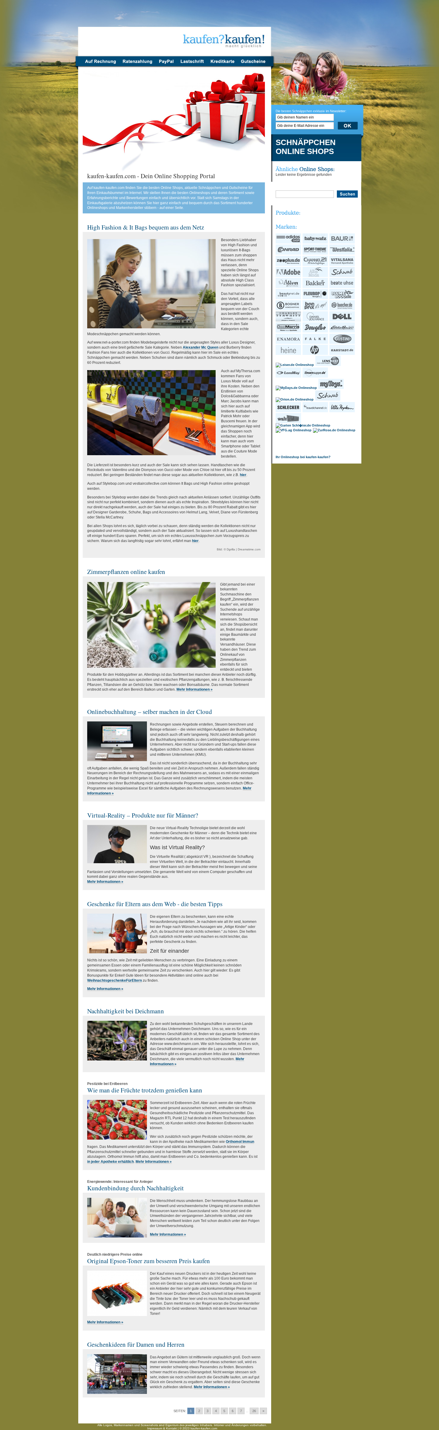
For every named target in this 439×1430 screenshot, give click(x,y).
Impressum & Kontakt (162, 1428)
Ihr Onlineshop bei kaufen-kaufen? (303, 457)
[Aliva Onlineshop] (289, 287)
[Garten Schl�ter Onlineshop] (303, 425)
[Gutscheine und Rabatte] (254, 65)
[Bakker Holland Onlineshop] (316, 287)
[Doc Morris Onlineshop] (289, 331)
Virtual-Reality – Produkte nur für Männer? (142, 815)
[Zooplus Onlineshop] (289, 265)
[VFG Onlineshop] (294, 430)
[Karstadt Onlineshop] (342, 353)
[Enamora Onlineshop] (289, 342)
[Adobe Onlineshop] (289, 276)
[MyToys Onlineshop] (331, 388)
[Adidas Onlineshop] (289, 242)
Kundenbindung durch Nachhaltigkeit (135, 1188)
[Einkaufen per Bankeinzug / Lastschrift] (192, 65)
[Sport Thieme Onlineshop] (316, 253)
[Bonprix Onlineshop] (316, 309)
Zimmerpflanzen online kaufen (126, 571)
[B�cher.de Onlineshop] (342, 309)
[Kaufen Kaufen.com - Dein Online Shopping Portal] (175, 30)
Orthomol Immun (240, 1142)
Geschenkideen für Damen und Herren (136, 1344)
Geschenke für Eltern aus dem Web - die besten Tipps (154, 904)
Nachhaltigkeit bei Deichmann (125, 1011)
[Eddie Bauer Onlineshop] (342, 331)
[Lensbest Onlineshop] (328, 365)
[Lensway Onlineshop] (289, 376)
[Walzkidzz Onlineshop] (289, 422)
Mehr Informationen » (194, 689)
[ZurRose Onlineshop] (334, 430)
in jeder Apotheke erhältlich (110, 1162)
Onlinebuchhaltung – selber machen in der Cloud (149, 711)
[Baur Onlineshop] (342, 242)
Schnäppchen (306, 143)
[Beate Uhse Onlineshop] (342, 287)
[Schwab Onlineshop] (342, 276)
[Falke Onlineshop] (316, 342)
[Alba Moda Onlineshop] (316, 276)
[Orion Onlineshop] (295, 399)
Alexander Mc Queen (200, 347)
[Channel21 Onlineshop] (316, 265)
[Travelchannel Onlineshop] (316, 411)
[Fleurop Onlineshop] (316, 298)
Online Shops (305, 152)
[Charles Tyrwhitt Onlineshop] (289, 320)
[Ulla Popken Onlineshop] (342, 411)
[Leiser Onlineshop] (295, 365)
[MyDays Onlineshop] (296, 388)
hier (243, 475)
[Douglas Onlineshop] (316, 331)
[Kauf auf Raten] (137, 65)
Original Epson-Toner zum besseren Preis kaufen (148, 1261)
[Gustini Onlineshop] (342, 342)
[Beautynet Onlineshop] (289, 298)
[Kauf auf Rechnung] (99, 65)
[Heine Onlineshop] (289, 353)
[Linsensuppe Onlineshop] (316, 376)
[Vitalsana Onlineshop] (342, 265)
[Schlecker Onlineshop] (289, 411)
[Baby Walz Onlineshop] (316, 242)
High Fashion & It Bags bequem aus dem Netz (145, 227)
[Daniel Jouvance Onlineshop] (316, 320)
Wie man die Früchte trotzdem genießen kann (144, 1090)
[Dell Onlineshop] (342, 320)
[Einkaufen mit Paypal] (166, 65)
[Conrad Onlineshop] (289, 253)
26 (254, 1411)
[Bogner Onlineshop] (289, 309)
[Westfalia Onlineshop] (342, 253)
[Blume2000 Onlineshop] (342, 298)
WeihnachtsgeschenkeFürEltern (114, 980)
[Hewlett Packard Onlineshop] (316, 353)
